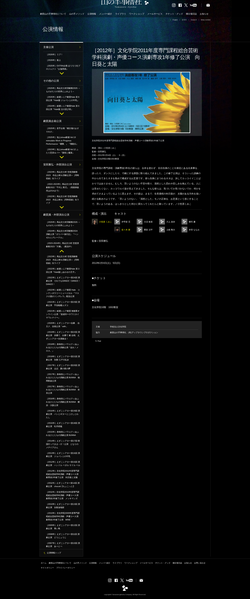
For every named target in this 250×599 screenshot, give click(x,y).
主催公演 (48, 47)
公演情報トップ (54, 553)
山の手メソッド (76, 14)
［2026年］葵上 (53, 60)
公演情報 (91, 14)
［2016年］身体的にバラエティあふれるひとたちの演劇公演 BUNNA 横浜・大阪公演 (63, 401)
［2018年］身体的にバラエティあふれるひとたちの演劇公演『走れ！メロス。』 (62, 347)
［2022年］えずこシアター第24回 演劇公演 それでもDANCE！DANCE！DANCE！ (63, 280)
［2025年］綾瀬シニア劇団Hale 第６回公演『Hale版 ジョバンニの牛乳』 (63, 98)
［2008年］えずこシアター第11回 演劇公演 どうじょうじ (63, 536)
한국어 (184, 20)
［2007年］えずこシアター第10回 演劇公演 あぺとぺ (63, 545)
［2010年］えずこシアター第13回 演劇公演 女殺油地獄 (63, 506)
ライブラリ (120, 14)
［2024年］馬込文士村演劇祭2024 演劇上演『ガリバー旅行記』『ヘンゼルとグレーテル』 (63, 234)
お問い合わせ (199, 563)
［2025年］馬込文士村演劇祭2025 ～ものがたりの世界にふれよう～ (63, 90)
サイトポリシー (47, 568)
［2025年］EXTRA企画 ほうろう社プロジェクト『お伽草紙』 (63, 67)
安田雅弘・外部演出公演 (57, 164)
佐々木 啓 (126, 230)
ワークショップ (136, 14)
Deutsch (194, 20)
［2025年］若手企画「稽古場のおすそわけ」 (62, 130)
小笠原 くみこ (105, 222)
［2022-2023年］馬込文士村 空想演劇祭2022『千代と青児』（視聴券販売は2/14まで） (62, 187)
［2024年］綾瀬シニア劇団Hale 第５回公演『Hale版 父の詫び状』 (63, 107)
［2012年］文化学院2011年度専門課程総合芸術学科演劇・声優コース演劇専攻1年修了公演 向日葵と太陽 (62, 474)
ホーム (43, 563)
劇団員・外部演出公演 (56, 214)
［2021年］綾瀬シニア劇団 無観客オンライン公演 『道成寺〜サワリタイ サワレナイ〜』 (63, 314)
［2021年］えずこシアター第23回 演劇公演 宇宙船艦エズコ (63, 303)
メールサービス (154, 14)
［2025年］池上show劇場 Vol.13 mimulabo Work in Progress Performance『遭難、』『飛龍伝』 (62, 140)
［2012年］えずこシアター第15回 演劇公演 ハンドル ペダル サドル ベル (63, 463)
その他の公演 (51, 80)
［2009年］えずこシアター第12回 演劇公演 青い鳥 (63, 527)
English (175, 20)
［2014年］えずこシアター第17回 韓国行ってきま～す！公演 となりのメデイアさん (63, 444)
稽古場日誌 (191, 14)
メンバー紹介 (105, 14)
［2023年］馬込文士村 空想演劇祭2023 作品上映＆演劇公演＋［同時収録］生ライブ (62, 175)
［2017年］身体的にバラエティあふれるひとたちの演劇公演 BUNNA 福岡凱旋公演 (63, 377)
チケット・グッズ (174, 14)
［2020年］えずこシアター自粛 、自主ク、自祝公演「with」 (63, 325)
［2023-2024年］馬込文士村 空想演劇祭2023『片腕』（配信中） (62, 245)
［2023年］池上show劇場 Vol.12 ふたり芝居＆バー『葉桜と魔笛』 (62, 151)
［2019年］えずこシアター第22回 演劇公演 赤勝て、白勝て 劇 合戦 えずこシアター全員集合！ (63, 335)
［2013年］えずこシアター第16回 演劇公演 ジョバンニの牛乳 (63, 455)
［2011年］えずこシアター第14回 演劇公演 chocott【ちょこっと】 (63, 484)
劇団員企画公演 (52, 121)
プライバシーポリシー (65, 568)
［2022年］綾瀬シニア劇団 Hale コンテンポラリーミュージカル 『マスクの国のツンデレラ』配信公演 (63, 293)
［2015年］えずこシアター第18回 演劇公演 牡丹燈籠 (63, 425)
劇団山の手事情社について (53, 14)
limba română (205, 20)
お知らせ (204, 14)
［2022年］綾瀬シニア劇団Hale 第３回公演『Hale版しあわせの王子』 (63, 270)
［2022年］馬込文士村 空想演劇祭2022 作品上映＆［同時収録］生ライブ (62, 199)
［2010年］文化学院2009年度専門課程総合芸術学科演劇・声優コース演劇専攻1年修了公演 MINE (63, 516)
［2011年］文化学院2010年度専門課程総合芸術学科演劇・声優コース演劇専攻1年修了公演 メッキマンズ (62, 495)
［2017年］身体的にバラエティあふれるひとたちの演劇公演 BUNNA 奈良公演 (63, 389)
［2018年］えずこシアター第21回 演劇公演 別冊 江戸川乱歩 (63, 358)
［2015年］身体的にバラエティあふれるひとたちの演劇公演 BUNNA (62, 433)
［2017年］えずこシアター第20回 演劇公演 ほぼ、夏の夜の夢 (63, 367)
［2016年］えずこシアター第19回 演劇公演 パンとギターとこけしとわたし (63, 414)
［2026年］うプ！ (54, 54)
